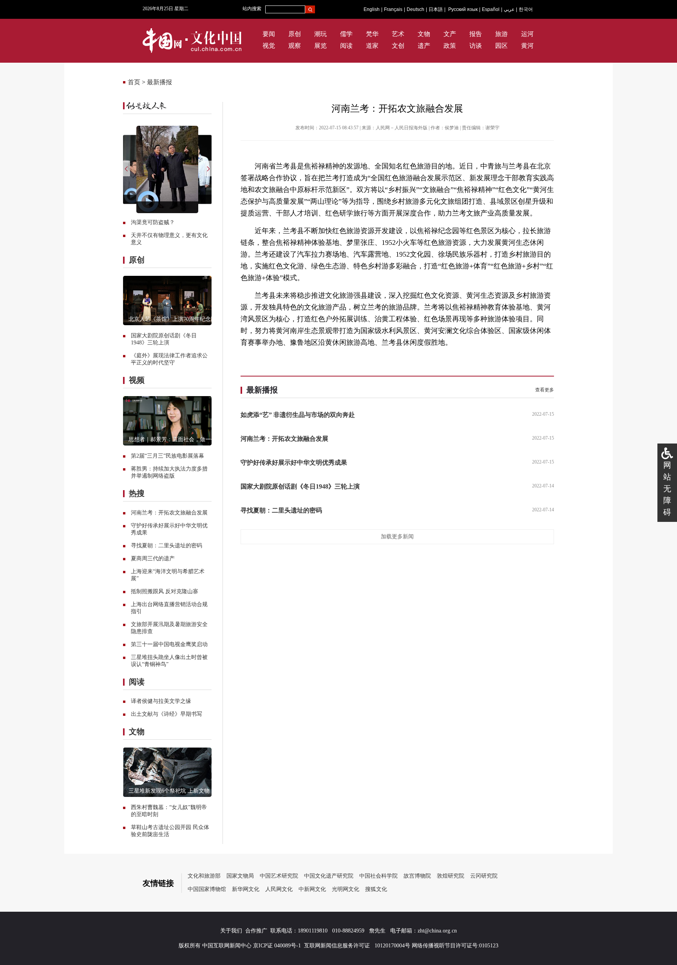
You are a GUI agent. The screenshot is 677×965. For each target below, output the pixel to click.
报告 (475, 34)
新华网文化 (245, 889)
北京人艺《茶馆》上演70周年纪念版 (172, 319)
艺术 (398, 34)
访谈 (475, 45)
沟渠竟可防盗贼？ (153, 222)
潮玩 (320, 34)
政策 (449, 45)
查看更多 (544, 390)
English (372, 9)
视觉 (268, 45)
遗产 (424, 45)
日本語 (436, 9)
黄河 (527, 45)
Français (393, 9)
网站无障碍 (667, 488)
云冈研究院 (484, 876)
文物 (424, 34)
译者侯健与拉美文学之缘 (161, 701)
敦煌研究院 (450, 876)
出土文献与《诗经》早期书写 (166, 714)
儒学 (346, 34)
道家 (372, 45)
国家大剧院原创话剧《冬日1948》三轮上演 (300, 486)
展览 (320, 45)
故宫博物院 (417, 876)
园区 (501, 45)
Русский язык (463, 9)
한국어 (526, 9)
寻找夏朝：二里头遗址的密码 (166, 546)
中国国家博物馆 (207, 889)
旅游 (501, 34)
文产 (449, 34)
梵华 (372, 34)
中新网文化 (312, 889)
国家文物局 (240, 876)
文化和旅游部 (204, 876)
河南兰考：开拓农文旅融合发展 (169, 513)
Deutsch (415, 9)
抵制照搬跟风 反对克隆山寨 (164, 591)
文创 (398, 45)
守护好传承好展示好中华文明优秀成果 (294, 462)
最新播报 (159, 82)
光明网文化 (345, 889)
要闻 (268, 34)
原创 (294, 34)
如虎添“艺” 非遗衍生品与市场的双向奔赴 (298, 414)
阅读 (346, 45)
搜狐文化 (376, 889)
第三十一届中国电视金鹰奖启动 (169, 644)
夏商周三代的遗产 (153, 558)
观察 (294, 45)
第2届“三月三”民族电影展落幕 (167, 456)
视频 (137, 380)
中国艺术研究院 (279, 876)
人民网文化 (279, 889)
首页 (134, 82)
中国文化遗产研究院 (328, 876)
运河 (527, 34)
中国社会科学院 (378, 876)
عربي (509, 9)
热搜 (137, 493)
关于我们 (231, 931)
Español (491, 9)
